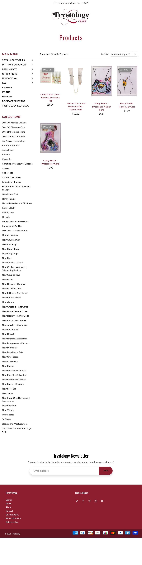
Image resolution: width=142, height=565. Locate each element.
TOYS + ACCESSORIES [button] (13, 60)
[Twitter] (76, 501)
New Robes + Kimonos (13, 384)
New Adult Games (11, 239)
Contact (9, 511)
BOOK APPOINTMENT (13, 101)
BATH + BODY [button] (9, 70)
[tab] (17, 60)
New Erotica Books (11, 297)
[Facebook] (83, 501)
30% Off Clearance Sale (13, 127)
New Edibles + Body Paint (14, 293)
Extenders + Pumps (11, 181)
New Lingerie (8, 334)
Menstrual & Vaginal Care (14, 230)
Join (105, 470)
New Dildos (7, 279)
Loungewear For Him (12, 226)
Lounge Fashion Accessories (15, 221)
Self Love (6, 419)
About (8, 507)
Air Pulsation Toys (11, 145)
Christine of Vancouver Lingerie (17, 163)
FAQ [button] (6, 83)
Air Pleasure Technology (13, 141)
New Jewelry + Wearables (14, 324)
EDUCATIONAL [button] (10, 79)
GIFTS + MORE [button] (9, 74)
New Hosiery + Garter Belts (15, 315)
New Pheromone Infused (14, 370)
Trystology (16, 534)
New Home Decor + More (14, 311)
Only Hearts (8, 414)
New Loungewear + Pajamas (15, 343)
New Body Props (10, 253)
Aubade (6, 154)
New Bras (7, 257)
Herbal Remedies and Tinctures (17, 203)
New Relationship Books (14, 379)
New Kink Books (10, 329)
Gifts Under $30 (10, 194)
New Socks (7, 393)
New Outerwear (10, 361)
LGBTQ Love (8, 212)
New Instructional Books (14, 320)
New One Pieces (10, 356)
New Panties (8, 366)
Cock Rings (7, 172)
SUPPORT (7, 96)
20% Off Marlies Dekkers (14, 122)
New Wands (8, 410)
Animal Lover (8, 150)
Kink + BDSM (8, 207)
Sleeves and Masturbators (14, 423)
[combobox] (124, 54)
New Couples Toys (11, 274)
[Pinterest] (89, 501)
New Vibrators (9, 405)
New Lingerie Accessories (14, 338)
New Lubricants (9, 347)
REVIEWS (7, 87)
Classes (5, 168)
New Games (8, 302)
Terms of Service (13, 518)
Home (8, 503)
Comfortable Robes (11, 177)
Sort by (104, 53)
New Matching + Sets (12, 352)
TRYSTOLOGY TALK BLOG (15, 105)
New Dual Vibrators (11, 288)
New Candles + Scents (13, 262)
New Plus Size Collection (14, 375)
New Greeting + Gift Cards (15, 306)
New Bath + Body (10, 248)
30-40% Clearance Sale (13, 136)
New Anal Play (9, 244)
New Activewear (10, 235)
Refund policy (12, 522)
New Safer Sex (9, 388)
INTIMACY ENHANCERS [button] (14, 65)
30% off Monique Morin (14, 131)
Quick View (50, 76)
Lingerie (6, 217)
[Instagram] (95, 501)
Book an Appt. (12, 515)
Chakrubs (6, 159)
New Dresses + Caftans (13, 284)
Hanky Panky (8, 198)
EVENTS (6, 92)
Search (9, 500)
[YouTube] (102, 501)
